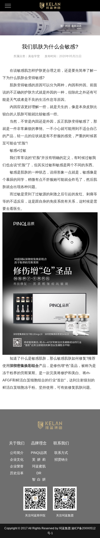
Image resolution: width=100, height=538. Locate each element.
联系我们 (61, 443)
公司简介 (17, 453)
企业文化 (17, 459)
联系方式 (61, 453)
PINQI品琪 (39, 453)
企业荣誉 (17, 466)
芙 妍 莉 (39, 459)
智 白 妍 (39, 479)
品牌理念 (39, 443)
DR (39, 473)
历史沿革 (17, 473)
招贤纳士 (61, 459)
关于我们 (17, 443)
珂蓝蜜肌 (39, 466)
